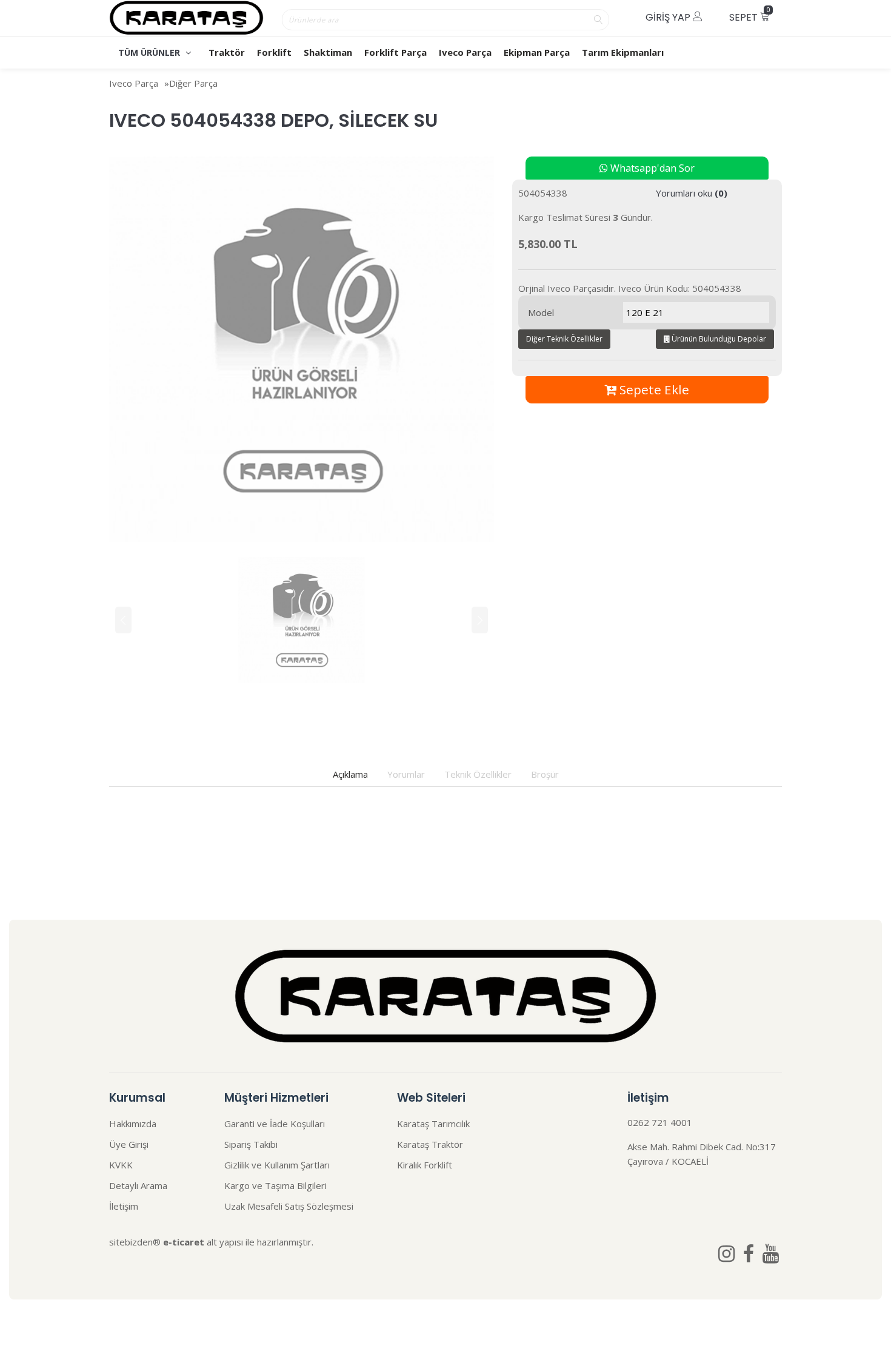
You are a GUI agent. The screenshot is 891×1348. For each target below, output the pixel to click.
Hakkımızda (132, 1123)
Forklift (274, 52)
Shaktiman (328, 52)
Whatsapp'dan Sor (651, 168)
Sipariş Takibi (251, 1144)
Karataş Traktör (430, 1144)
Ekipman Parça (537, 52)
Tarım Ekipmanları (623, 52)
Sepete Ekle (652, 389)
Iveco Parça (465, 52)
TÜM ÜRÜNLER (150, 52)
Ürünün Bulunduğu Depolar (718, 339)
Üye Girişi (128, 1144)
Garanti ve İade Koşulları (274, 1123)
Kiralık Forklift (424, 1165)
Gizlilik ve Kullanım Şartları (277, 1165)
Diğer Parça (193, 83)
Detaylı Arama (138, 1185)
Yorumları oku (691, 193)
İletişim (123, 1206)
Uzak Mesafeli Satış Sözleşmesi (288, 1206)
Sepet (749, 14)
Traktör (227, 52)
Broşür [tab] (545, 774)
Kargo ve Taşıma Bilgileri (275, 1185)
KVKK (121, 1165)
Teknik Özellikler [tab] (478, 774)
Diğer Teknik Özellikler (564, 339)
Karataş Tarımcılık (433, 1123)
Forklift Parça (395, 52)
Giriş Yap (669, 17)
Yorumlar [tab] (406, 774)
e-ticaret (183, 1242)
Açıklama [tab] (350, 774)
